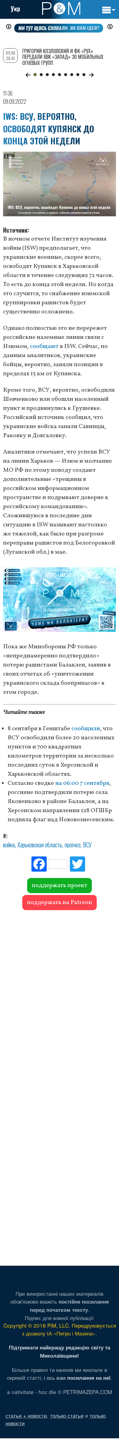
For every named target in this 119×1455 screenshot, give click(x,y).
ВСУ (87, 844)
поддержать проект (59, 885)
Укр (15, 8)
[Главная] (61, 8)
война (9, 844)
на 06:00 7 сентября (82, 783)
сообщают (44, 346)
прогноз (73, 844)
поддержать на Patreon (59, 902)
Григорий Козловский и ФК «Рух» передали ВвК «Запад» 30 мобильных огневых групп (62, 56)
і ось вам (77, 1377)
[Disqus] (59, 998)
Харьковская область (39, 844)
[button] (28, 75)
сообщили (85, 728)
